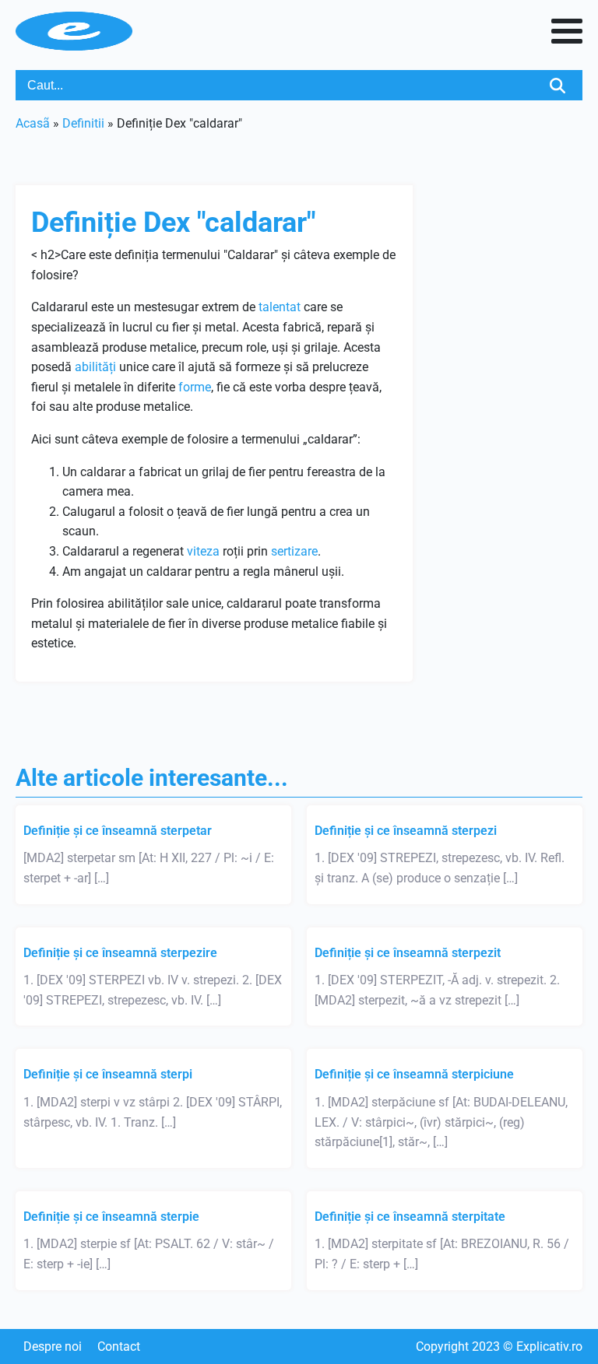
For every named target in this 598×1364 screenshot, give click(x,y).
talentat (280, 307)
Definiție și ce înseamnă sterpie (111, 1216)
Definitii (83, 123)
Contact (118, 1346)
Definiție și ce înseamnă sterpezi (406, 830)
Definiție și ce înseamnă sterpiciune (414, 1074)
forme (194, 387)
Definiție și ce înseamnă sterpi (107, 1074)
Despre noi (52, 1346)
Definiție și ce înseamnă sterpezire (120, 952)
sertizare (294, 551)
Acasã (33, 123)
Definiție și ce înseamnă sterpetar (117, 830)
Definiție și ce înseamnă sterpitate (410, 1216)
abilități (95, 366)
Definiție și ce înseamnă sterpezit (408, 952)
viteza (203, 551)
